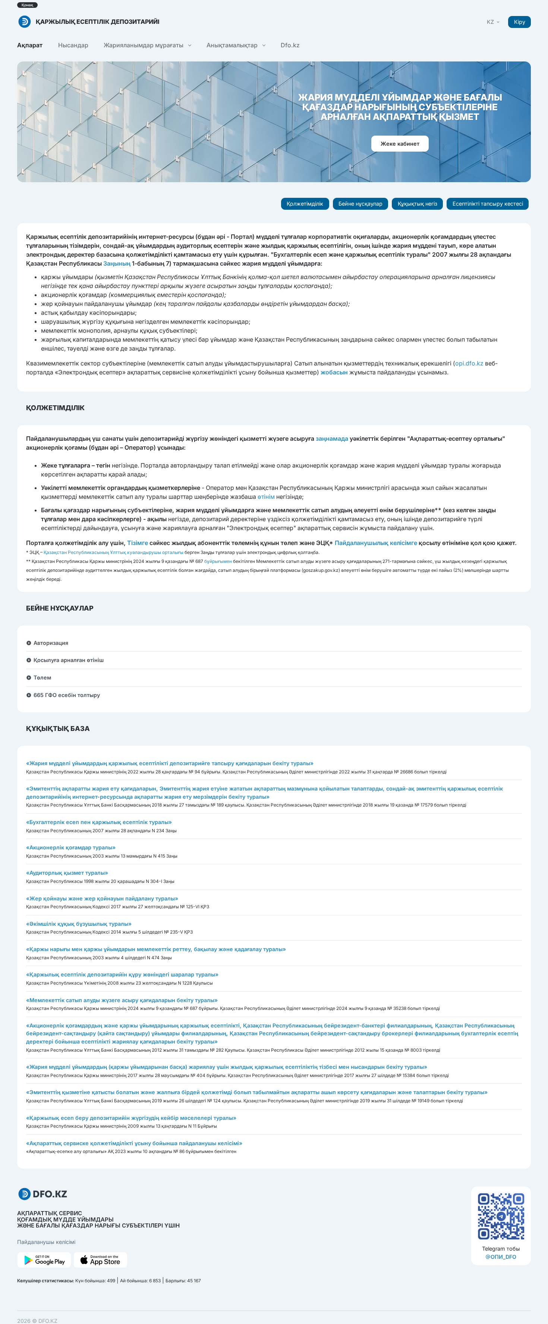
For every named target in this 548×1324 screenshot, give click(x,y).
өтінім (266, 496)
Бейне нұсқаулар (360, 203)
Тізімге (137, 543)
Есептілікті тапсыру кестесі (488, 203)
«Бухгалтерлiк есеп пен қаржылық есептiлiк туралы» (99, 822)
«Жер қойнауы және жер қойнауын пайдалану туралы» (102, 898)
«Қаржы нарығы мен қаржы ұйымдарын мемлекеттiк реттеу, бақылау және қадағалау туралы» (156, 949)
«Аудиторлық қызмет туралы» (67, 873)
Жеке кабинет (400, 143)
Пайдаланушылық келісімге (376, 543)
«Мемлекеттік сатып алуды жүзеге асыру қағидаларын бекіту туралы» (122, 1000)
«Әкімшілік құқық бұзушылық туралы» (79, 924)
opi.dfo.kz (469, 363)
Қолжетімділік (305, 203)
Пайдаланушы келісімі (46, 1242)
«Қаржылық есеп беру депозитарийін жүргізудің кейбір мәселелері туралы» (131, 1118)
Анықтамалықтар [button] (233, 45)
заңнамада (332, 438)
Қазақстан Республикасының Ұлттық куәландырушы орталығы (113, 552)
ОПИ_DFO (503, 1257)
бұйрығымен (218, 561)
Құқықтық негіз (417, 203)
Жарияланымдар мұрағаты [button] (144, 45)
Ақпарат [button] (29, 45)
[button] (494, 22)
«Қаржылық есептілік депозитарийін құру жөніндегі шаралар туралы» (122, 974)
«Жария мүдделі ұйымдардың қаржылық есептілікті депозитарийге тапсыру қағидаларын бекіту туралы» (170, 763)
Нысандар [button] (73, 45)
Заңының (116, 263)
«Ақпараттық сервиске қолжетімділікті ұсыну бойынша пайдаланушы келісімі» (134, 1143)
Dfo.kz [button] (290, 45)
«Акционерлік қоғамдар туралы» (71, 847)
